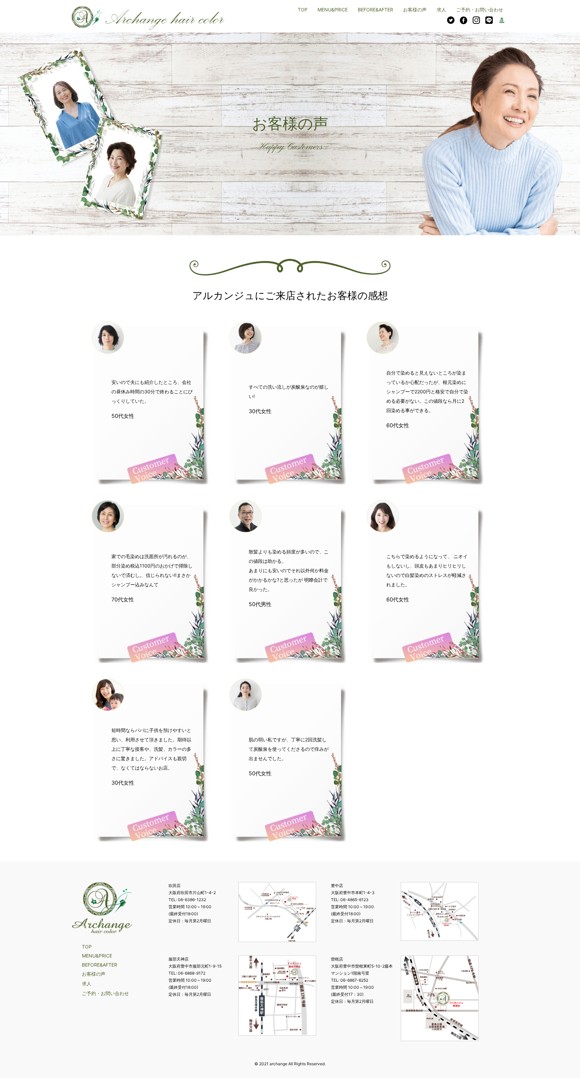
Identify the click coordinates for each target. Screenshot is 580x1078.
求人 (441, 9)
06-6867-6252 (354, 980)
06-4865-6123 (354, 899)
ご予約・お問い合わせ (479, 9)
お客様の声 (415, 9)
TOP (302, 9)
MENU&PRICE (333, 9)
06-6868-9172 (191, 973)
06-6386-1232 (192, 899)
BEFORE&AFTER (375, 9)
